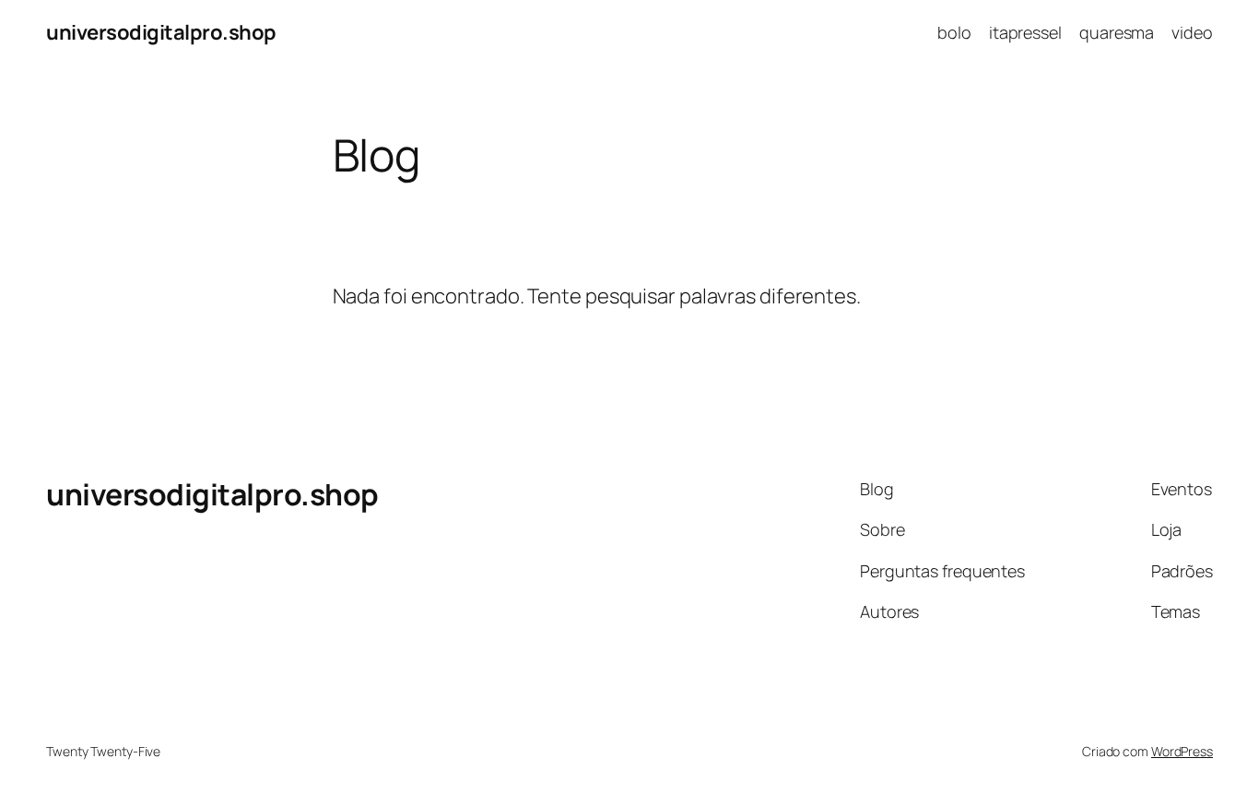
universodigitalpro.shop (161, 32)
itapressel (1025, 32)
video (1192, 32)
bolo (954, 32)
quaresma (1116, 32)
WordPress (1182, 751)
